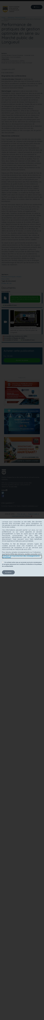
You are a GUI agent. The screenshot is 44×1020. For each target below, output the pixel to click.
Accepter (8, 572)
